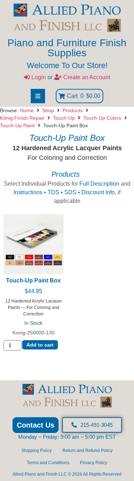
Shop (48, 110)
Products (73, 110)
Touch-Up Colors (102, 118)
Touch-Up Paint (17, 125)
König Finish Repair (22, 118)
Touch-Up (64, 118)
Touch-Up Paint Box (33, 280)
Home (27, 110)
